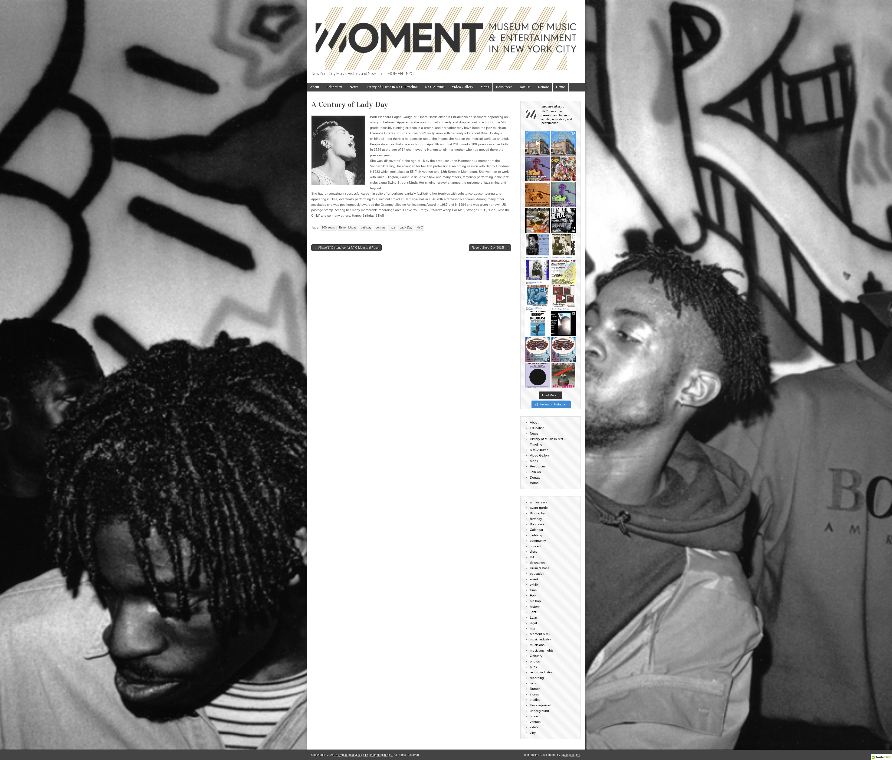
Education (334, 87)
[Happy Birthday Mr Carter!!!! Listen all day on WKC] (563, 246)
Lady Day (406, 227)
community (538, 540)
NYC (419, 227)
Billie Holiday (348, 227)
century (381, 227)
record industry (541, 672)
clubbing (536, 535)
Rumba (535, 689)
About (314, 87)
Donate (543, 87)
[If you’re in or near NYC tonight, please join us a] (563, 375)
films (533, 590)
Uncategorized (540, 705)
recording (537, 678)
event (534, 579)
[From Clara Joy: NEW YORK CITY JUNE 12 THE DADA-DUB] (537, 220)
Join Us (525, 87)
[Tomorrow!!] (563, 220)
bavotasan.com (570, 755)
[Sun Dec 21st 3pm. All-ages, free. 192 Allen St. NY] (537, 349)
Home (560, 87)
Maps (485, 87)
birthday (366, 227)
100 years (328, 227)
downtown (537, 562)
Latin (533, 617)
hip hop (535, 601)
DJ (532, 557)
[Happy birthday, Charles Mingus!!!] (563, 297)
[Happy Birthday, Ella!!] (537, 297)
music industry (540, 639)
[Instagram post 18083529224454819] (537, 246)
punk (533, 667)
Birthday (536, 519)
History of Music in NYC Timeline (391, 87)
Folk (533, 595)
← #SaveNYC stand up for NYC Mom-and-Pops (346, 247)
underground (539, 711)
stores (534, 694)
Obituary (536, 656)
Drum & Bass (539, 568)
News (353, 87)
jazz (392, 227)
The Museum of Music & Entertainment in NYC (363, 755)
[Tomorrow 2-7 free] (563, 272)
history (535, 606)
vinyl (533, 732)
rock (533, 683)
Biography (537, 513)
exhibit (534, 584)
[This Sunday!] (563, 323)
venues (535, 722)
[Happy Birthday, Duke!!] (537, 272)
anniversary (538, 502)
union (534, 716)
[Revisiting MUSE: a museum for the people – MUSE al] (563, 143)
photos (535, 661)
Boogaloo (537, 524)
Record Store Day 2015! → (490, 247)
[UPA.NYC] (537, 375)
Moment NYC (540, 634)
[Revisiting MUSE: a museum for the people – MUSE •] (537, 143)
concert (535, 546)
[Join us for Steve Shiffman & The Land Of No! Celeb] (537, 194)
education (537, 573)
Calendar (536, 530)
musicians (537, 645)
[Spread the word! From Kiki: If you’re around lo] (563, 169)
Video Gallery (462, 87)
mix (532, 628)
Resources (504, 87)
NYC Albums (435, 87)
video (534, 727)
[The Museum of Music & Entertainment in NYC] (446, 36)
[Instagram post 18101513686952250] (537, 169)
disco (534, 551)
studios (535, 699)
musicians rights (542, 650)
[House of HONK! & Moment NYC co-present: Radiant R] (563, 349)
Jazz (533, 612)
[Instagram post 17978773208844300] (537, 323)
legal (533, 623)
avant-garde (539, 507)
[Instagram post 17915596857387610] (563, 194)
